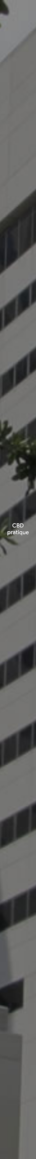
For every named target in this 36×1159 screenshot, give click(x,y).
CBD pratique (18, 529)
